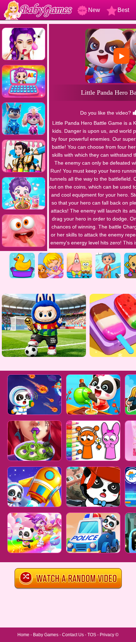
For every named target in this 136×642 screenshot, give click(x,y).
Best (123, 10)
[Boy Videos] (108, 255)
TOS (91, 634)
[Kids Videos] (22, 255)
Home (23, 634)
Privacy (107, 634)
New (94, 10)
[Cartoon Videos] (79, 255)
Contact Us (73, 634)
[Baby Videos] (51, 255)
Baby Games (45, 634)
